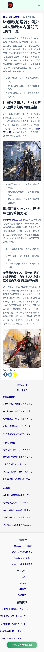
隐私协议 (22, 583)
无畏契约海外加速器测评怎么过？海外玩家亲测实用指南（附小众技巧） (17, 404)
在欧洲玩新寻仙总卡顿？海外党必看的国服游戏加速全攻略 (17, 426)
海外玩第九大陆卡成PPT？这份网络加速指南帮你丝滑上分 (17, 434)
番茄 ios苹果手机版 (22, 558)
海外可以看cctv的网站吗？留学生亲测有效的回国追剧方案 (17, 479)
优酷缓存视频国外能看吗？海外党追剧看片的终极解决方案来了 (17, 457)
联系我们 (22, 595)
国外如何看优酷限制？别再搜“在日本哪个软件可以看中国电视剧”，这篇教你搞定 (17, 464)
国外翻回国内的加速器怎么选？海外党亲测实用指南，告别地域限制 (17, 495)
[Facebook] (5, 374)
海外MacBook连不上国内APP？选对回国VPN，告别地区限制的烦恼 (17, 525)
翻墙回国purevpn (14, 220)
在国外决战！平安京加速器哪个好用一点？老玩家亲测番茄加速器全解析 (17, 411)
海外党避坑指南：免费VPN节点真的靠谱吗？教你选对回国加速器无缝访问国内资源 (17, 503)
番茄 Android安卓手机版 (22, 564)
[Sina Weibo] (15, 374)
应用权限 (22, 589)
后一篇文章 (22, 390)
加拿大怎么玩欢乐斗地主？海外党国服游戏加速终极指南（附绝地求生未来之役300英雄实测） (17, 419)
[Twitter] (10, 374)
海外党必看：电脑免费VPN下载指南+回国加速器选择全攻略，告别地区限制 (17, 510)
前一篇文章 (22, 385)
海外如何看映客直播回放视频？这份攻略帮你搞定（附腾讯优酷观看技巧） (17, 472)
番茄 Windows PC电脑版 (22, 546)
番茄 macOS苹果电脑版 (22, 552)
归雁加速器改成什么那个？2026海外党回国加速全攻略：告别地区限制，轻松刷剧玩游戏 (17, 517)
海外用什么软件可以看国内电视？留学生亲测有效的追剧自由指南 (17, 450)
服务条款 (22, 577)
